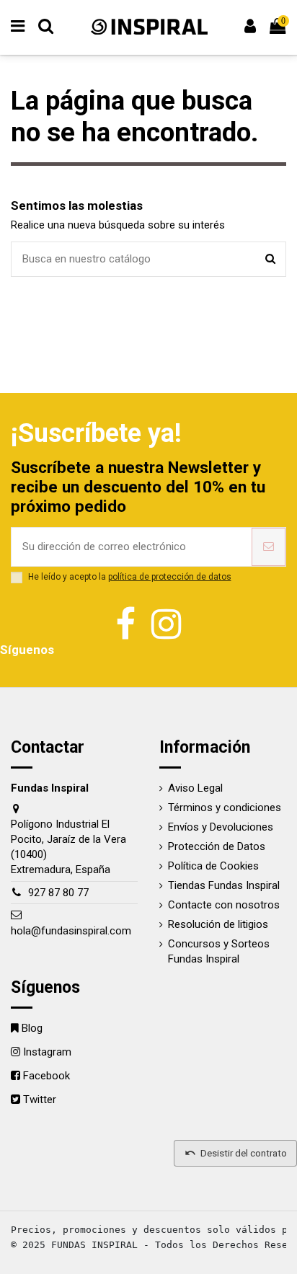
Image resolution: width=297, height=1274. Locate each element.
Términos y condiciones (224, 807)
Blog (32, 1028)
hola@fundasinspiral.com (71, 930)
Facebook (46, 1075)
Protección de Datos (216, 846)
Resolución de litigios (218, 924)
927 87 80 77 (58, 892)
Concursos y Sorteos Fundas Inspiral (219, 951)
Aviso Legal (195, 788)
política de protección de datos (169, 577)
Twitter (39, 1099)
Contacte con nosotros (224, 904)
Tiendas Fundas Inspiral (224, 885)
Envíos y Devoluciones (220, 826)
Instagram (47, 1051)
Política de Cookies (213, 865)
